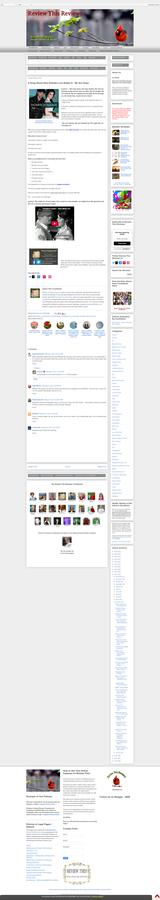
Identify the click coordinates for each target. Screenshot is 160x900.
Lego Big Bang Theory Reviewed (121, 683)
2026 (116, 551)
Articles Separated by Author (73, 889)
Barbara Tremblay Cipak (50, 292)
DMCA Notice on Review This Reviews (39, 860)
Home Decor (116, 417)
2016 (116, 756)
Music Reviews (52, 57)
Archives (114, 338)
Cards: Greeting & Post (119, 359)
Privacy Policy (31, 877)
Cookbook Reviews (117, 368)
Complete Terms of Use (47, 804)
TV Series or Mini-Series (119, 475)
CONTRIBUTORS (33, 47)
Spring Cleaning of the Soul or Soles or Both (121, 615)
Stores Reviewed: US (118, 471)
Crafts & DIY (52, 68)
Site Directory (58, 889)
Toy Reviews (43, 68)
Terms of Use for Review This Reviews (39, 872)
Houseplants (115, 423)
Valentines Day (116, 490)
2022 (116, 561)
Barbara (40, 371)
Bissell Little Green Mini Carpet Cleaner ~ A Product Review (126, 147)
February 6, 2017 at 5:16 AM (50, 427)
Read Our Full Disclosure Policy (121, 541)
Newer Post (32, 467)
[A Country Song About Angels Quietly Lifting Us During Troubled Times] (99, 328)
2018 (116, 572)
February (118, 602)
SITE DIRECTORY (118, 65)
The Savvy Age (32, 51)
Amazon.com (124, 537)
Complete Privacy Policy (50, 814)
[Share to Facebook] (59, 313)
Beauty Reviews (33, 60)
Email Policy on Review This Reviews (38, 865)
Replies (37, 368)
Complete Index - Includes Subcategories (85, 475)
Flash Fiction (116, 386)
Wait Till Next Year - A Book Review (126, 174)
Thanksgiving (116, 478)
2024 (116, 556)
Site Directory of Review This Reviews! (39, 848)
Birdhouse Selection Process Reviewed (121, 713)
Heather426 (36, 427)
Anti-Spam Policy (32, 853)
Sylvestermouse (46, 47)
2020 (116, 567)
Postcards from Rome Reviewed (120, 696)
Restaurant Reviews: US (119, 462)
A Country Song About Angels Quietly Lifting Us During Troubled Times (99, 334)
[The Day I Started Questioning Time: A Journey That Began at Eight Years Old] (73, 328)
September (119, 584)
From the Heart (94, 68)
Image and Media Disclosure (35, 870)
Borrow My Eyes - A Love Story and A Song (125, 168)
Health (76, 68)
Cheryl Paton (92, 51)
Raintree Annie (58, 51)
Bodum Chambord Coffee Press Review (120, 635)
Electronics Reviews (118, 380)
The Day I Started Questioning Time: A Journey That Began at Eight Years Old (73, 334)
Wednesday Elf (74, 47)
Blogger (97, 894)
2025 (116, 554)
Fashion (114, 383)
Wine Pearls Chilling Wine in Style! (121, 668)
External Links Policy (33, 867)
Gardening (67, 57)
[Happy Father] (60, 328)
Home (67, 467)
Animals (114, 335)
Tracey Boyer (81, 51)
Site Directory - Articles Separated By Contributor (42, 880)
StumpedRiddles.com (95, 304)
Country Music (45, 316)
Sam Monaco (70, 51)
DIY (113, 374)
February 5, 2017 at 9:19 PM (51, 386)
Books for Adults (117, 353)
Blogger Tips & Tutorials (119, 347)
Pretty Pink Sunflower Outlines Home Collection (125, 155)
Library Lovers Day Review (120, 730)
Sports (70, 68)
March (118, 599)
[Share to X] (57, 313)
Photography (92, 57)
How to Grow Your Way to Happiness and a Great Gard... (121, 642)
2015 (116, 758)
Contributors (119, 87)
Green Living (116, 401)
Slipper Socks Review (121, 687)
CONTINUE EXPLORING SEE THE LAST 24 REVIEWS (122, 183)
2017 (116, 574)
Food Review (116, 389)
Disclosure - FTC (32, 850)
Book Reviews (32, 57)
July (117, 589)
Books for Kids (116, 356)
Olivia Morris (96, 47)
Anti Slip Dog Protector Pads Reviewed (125, 161)
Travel (84, 57)
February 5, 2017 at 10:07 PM (53, 400)
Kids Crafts (115, 426)
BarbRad (35, 413)
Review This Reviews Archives (121, 465)
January (118, 752)
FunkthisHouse (47, 299)
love (70, 316)
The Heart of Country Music (64, 297)
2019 (116, 569)
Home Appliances (117, 414)
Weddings (115, 496)
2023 (116, 559)
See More (31, 71)
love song (75, 316)
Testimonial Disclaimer (33, 875)
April (117, 597)
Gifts (73, 57)
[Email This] (55, 313)
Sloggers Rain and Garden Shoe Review (120, 718)
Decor (60, 57)
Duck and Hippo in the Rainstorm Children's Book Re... (120, 629)
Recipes (79, 57)
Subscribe (122, 243)
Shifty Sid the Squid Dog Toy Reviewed (125, 132)
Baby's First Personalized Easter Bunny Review (120, 653)
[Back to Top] (157, 896)
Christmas (115, 365)
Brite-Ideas (86, 47)
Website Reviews (117, 493)
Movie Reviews (42, 57)
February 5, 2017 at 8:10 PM (53, 354)
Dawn (65, 47)
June (117, 591)
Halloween (115, 405)
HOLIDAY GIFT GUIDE (121, 210)
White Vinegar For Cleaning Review (121, 604)
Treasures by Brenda (116, 47)
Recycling (115, 459)
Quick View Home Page (47, 475)
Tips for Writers (84, 68)
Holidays (59, 68)
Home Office (115, 420)
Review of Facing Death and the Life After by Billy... (121, 748)
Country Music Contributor (59, 316)
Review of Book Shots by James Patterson (120, 701)
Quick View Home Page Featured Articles (97, 889)
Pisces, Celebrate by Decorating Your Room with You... (121, 691)
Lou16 (105, 47)
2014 (116, 761)
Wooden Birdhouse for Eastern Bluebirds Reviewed (121, 736)
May (117, 594)
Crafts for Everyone (118, 371)
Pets (65, 68)
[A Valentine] (34, 328)
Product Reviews (33, 68)
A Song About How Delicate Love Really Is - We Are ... (121, 724)
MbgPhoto (57, 47)
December (119, 576)
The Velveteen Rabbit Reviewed (121, 647)
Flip (64, 314)
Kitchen (114, 429)
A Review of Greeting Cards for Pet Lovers (121, 663)
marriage (82, 316)
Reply (34, 364)
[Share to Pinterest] (60, 313)
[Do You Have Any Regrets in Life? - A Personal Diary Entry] (47, 328)
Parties (114, 444)
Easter (114, 377)
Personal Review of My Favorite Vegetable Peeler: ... (121, 678)
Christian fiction (116, 362)
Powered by (117, 249)
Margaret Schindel (45, 51)
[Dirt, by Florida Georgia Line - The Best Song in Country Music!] (86, 328)
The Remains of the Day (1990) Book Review (121, 742)
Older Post (102, 467)
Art (113, 341)
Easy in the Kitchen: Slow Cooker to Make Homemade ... (121, 622)
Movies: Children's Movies (119, 438)
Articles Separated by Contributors (64, 475)
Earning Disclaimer (32, 862)
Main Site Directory (34, 475)
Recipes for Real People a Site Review (120, 609)
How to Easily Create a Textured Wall (121, 658)
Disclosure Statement (97, 896)
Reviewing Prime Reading (120, 672)
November (119, 579)
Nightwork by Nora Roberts (124, 138)
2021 (116, 564)
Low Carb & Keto (117, 432)
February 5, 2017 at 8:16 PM (55, 371)
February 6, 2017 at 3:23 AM (48, 413)
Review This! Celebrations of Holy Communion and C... (121, 708)
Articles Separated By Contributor (109, 51)
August (118, 586)
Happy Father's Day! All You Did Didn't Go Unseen (60, 332)
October (118, 581)
